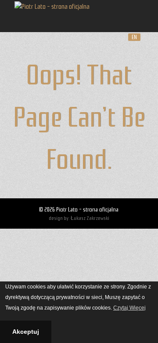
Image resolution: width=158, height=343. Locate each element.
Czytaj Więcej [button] (129, 308)
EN (134, 37)
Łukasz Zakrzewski (90, 218)
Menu (135, 16)
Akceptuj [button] (25, 331)
